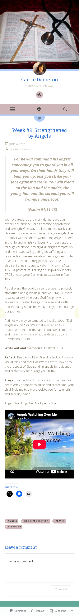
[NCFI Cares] (39, 94)
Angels (12, 521)
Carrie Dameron (39, 80)
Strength (14, 526)
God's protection (36, 521)
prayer (60, 521)
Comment (61, 589)
